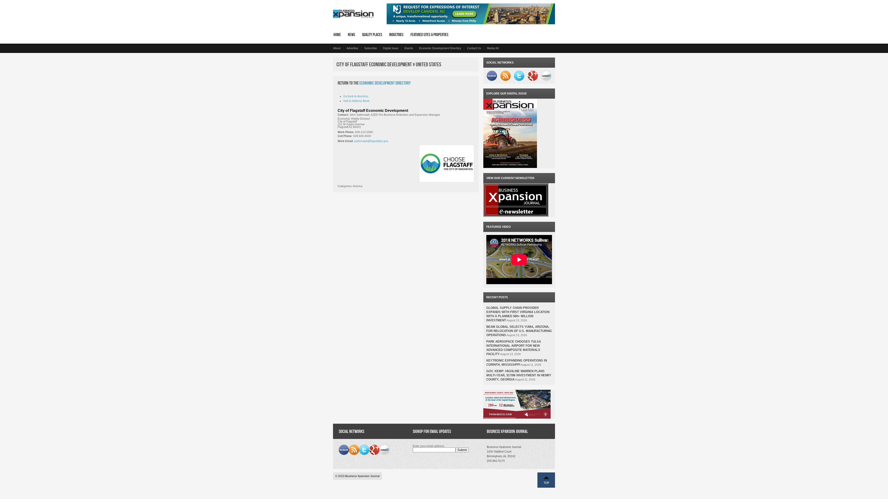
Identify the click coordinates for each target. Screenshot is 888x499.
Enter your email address (428, 446)
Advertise (352, 48)
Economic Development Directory (440, 48)
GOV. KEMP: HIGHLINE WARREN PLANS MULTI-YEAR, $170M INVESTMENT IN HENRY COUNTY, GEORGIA (518, 375)
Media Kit (493, 48)
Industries (396, 34)
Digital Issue (390, 48)
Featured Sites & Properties (429, 34)
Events (408, 48)
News (351, 34)
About (336, 48)
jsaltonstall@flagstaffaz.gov (371, 141)
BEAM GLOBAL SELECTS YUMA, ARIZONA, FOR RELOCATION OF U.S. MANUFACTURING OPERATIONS (519, 331)
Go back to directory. (356, 96)
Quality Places (372, 34)
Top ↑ (546, 480)
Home (337, 34)
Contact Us (474, 48)
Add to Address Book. (356, 101)
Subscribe (370, 48)
